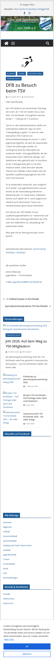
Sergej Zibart (29, 97)
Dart (5, 573)
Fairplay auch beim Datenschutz (17, 545)
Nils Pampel (26, 352)
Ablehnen (27, 654)
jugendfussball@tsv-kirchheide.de (27, 282)
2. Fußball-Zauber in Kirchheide (22, 299)
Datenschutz (8, 598)
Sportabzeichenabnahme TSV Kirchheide (26, 306)
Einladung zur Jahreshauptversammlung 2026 (35, 379)
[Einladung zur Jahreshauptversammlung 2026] (12, 381)
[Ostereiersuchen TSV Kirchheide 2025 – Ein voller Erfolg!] (12, 419)
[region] (27, 640)
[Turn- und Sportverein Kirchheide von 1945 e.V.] (27, 18)
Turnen (6, 559)
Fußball (21, 74)
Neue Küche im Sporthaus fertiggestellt (31, 9)
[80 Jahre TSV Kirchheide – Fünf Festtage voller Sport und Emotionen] (12, 400)
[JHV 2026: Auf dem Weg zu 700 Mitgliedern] (27, 327)
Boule (5, 568)
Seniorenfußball (10, 536)
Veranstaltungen (13, 79)
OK (27, 646)
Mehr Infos (9, 639)
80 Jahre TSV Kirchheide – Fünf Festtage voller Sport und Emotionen (35, 398)
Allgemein (11, 74)
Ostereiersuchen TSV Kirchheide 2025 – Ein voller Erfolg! (33, 416)
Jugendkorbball (9, 554)
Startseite (7, 522)
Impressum (8, 603)
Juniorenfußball (35, 74)
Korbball (6, 550)
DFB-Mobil (20, 252)
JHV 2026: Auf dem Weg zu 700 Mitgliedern (26, 343)
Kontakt (6, 594)
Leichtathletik (9, 564)
